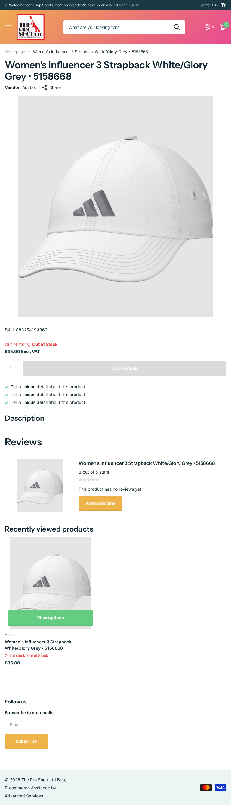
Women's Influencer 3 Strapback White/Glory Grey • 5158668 (38, 645)
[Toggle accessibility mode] (223, 5)
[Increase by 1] (19, 363)
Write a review (100, 503)
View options (50, 617)
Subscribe (27, 741)
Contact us (208, 5)
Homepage (15, 51)
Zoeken (176, 27)
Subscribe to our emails (29, 712)
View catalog (8, 27)
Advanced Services (24, 795)
